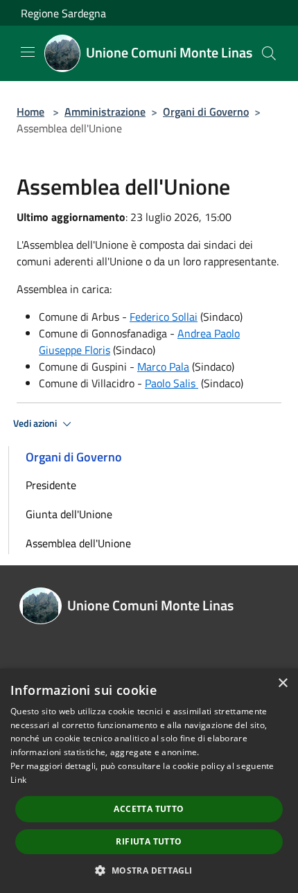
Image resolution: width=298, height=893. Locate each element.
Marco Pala (163, 366)
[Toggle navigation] (27, 52)
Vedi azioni (36, 423)
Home (30, 111)
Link (18, 780)
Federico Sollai (164, 316)
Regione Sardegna (63, 13)
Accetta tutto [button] (149, 809)
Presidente (51, 485)
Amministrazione (105, 111)
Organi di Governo (206, 111)
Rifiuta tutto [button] (149, 841)
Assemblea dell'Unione (78, 543)
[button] (148, 870)
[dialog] (149, 781)
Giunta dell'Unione (69, 514)
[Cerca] (269, 53)
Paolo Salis (171, 383)
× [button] (282, 683)
